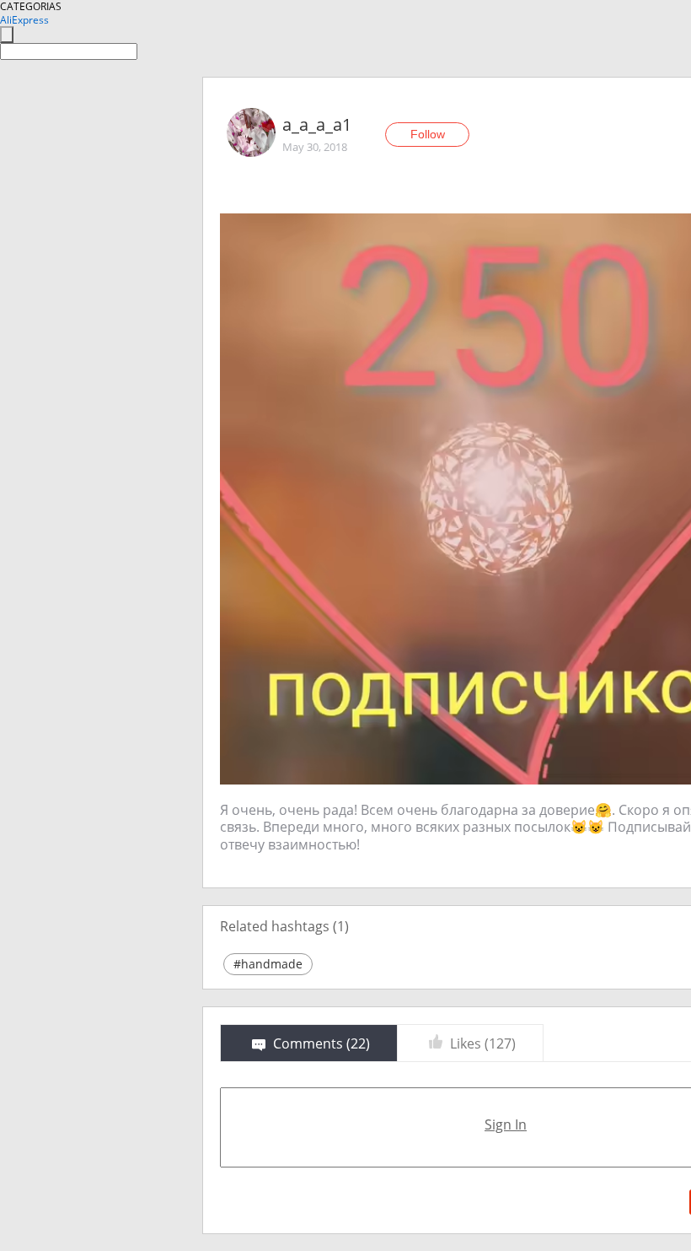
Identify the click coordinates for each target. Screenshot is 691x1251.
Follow (427, 134)
